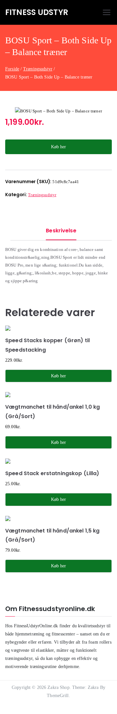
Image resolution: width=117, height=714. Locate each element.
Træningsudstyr (37, 68)
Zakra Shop (58, 687)
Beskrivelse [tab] (61, 230)
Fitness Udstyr (36, 12)
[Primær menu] (106, 12)
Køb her (58, 146)
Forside (12, 68)
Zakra (93, 687)
